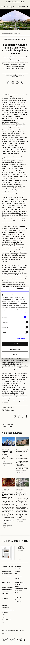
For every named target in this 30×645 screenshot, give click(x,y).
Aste (16, 573)
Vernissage (5, 598)
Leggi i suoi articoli (7, 426)
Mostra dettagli (21, 338)
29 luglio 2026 (5, 527)
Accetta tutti (15, 344)
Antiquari (17, 571)
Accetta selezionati (15, 349)
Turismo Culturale (6, 576)
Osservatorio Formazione (18, 600)
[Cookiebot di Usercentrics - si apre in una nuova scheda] (18, 289)
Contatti (4, 617)
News (3, 447)
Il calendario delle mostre (20, 585)
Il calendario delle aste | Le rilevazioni (21, 589)
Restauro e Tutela (6, 571)
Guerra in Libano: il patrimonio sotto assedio (21, 494)
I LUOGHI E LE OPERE (8, 566)
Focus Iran (23, 39)
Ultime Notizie (7, 6)
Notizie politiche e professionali (11, 39)
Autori (16, 592)
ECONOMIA (18, 566)
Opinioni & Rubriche (7, 587)
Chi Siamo (4, 605)
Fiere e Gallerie (19, 568)
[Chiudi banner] (27, 289)
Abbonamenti (21, 6)
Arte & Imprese (19, 576)
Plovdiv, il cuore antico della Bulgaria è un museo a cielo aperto (22, 451)
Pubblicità (4, 615)
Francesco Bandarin (7, 463)
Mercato (17, 578)
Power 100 (18, 597)
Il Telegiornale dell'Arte (8, 610)
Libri (3, 584)
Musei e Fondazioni (7, 573)
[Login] (13, 7)
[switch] (26, 322)
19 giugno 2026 (20, 521)
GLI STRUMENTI (19, 582)
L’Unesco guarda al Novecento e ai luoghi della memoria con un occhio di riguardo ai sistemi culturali (8, 496)
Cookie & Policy (6, 619)
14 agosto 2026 (5, 465)
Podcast (17, 595)
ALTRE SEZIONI (6, 582)
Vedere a (4, 596)
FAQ (3, 622)
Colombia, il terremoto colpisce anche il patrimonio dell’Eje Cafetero (8, 452)
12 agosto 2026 (19, 472)
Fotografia (5, 593)
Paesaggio (8, 447)
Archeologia (22, 447)
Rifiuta (15, 354)
